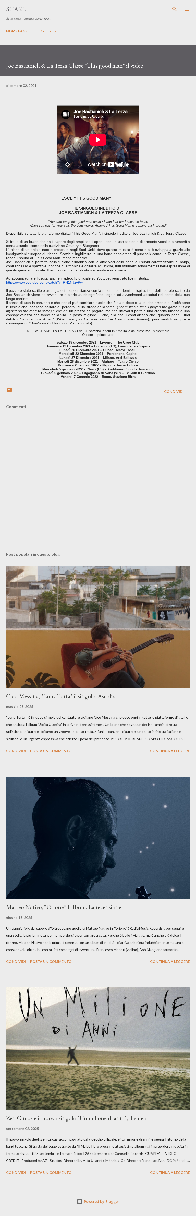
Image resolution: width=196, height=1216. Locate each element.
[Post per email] (9, 391)
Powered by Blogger (101, 1201)
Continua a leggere (170, 751)
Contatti (48, 31)
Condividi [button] (174, 391)
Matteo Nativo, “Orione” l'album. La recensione (63, 907)
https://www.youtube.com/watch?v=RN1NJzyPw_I (46, 282)
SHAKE (16, 9)
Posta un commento (51, 751)
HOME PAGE (17, 31)
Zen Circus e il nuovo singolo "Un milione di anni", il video (76, 1118)
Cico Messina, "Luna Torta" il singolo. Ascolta (61, 696)
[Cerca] (175, 9)
